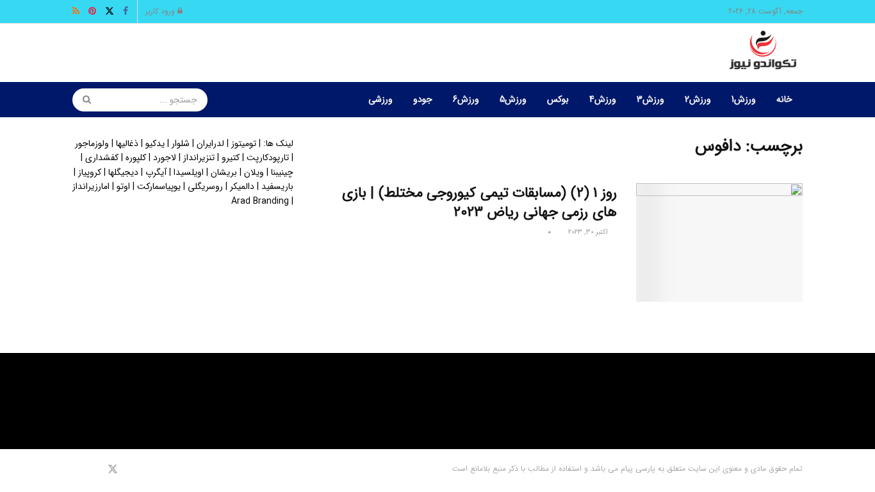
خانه (784, 99)
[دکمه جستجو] (82, 99)
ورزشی (380, 99)
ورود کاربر (161, 11)
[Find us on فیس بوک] (130, 469)
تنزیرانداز (199, 158)
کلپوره (136, 158)
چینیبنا (282, 172)
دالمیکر (242, 186)
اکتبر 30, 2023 (589, 232)
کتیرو (231, 158)
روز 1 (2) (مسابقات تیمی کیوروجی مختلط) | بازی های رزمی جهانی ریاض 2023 (479, 203)
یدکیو (155, 143)
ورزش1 (744, 99)
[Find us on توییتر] (113, 469)
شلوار (181, 143)
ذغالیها (127, 143)
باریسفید (277, 186)
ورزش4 (602, 99)
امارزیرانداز (91, 186)
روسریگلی (205, 186)
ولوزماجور (92, 143)
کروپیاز (89, 172)
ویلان (254, 172)
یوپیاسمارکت (159, 186)
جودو (422, 99)
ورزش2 (698, 99)
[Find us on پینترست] (94, 469)
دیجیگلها (123, 172)
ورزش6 (466, 99)
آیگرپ (156, 172)
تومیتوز (243, 143)
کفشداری (102, 158)
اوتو (123, 186)
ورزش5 (513, 99)
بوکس (558, 99)
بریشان (224, 172)
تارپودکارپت (268, 158)
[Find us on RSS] (76, 469)
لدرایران (210, 143)
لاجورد (164, 158)
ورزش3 (650, 99)
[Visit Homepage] (763, 53)
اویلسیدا (189, 172)
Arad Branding (260, 201)
